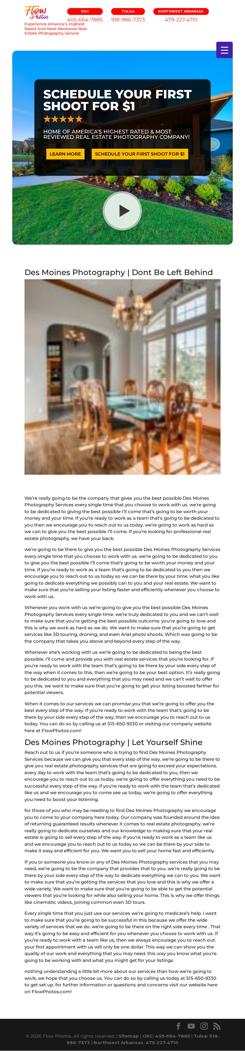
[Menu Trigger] (224, 50)
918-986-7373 (128, 16)
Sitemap (129, 1036)
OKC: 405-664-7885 (166, 1036)
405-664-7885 (85, 16)
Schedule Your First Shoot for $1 (140, 154)
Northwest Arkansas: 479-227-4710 (136, 1042)
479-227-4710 (181, 16)
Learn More (65, 154)
